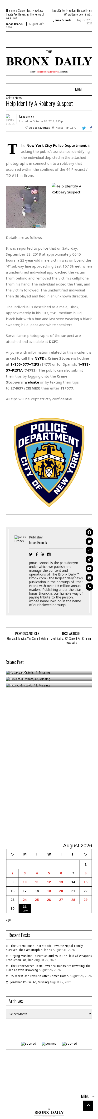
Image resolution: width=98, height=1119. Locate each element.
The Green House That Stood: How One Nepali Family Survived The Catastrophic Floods (44, 948)
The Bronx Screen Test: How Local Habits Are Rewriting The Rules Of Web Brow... (25, 14)
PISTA (17, 370)
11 (37, 882)
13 (61, 882)
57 (8, 370)
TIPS (35, 364)
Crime (10, 98)
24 (25, 900)
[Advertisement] (49, 773)
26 (49, 900)
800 (17, 364)
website (31, 382)
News (18, 98)
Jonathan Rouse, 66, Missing (29, 982)
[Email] (89, 577)
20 (61, 891)
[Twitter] (89, 541)
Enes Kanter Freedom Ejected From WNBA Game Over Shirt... (72, 12)
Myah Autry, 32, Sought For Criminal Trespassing (71, 640)
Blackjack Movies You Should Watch (27, 638)
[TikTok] (89, 559)
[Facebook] (89, 532)
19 (49, 891)
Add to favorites (39, 127)
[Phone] (89, 587)
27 (61, 900)
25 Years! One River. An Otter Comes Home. (39, 976)
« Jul (8, 920)
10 (25, 882)
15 (86, 882)
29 (86, 900)
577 (26, 364)
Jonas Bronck (14, 24)
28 (73, 900)
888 (85, 364)
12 (49, 882)
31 (25, 907)
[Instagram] (89, 550)
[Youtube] (89, 568)
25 (37, 900)
